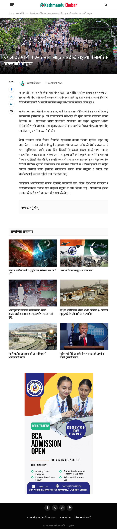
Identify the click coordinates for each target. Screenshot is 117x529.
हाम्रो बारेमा (65, 517)
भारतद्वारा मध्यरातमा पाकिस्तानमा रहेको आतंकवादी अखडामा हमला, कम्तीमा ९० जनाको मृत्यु (31, 314)
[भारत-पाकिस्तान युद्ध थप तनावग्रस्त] (84, 253)
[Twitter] (11, 96)
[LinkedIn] (11, 104)
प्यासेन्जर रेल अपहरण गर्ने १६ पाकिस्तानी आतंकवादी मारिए (27, 355)
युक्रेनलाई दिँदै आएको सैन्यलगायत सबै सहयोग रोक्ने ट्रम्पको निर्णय (82, 355)
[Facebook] (11, 89)
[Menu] (12, 4)
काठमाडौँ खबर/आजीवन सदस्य (41, 517)
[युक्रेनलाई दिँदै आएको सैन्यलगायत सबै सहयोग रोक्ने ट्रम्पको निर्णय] (84, 336)
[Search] (105, 4)
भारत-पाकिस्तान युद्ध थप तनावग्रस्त (76, 270)
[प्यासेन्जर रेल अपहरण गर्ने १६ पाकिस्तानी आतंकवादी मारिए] (33, 336)
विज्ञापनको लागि (83, 517)
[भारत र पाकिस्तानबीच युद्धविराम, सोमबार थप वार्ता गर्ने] (33, 253)
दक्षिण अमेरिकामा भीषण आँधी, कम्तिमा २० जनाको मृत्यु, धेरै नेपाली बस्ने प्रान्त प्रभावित (84, 312)
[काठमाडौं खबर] (58, 4)
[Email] (11, 111)
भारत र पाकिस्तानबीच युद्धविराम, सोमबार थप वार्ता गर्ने (32, 272)
